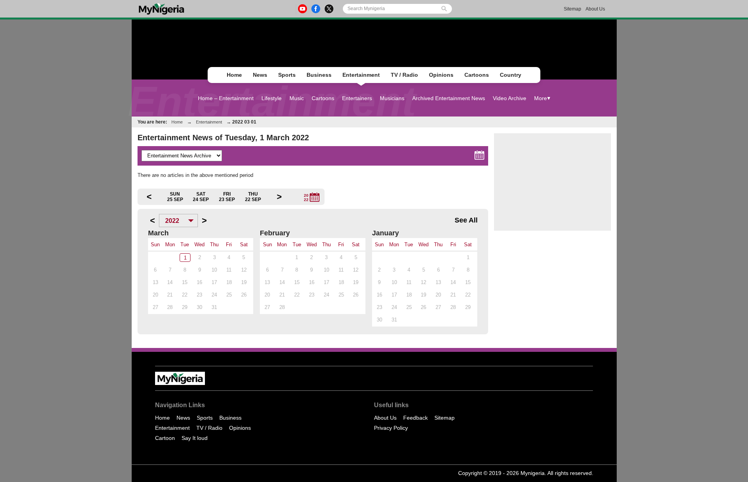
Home (234, 75)
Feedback (415, 418)
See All (466, 220)
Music (296, 98)
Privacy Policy (391, 428)
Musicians (392, 98)
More (540, 98)
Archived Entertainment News (448, 98)
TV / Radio (404, 75)
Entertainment (361, 75)
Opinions (441, 75)
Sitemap (572, 9)
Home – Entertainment (226, 98)
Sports (287, 75)
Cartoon (165, 438)
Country (510, 75)
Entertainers (357, 98)
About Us (595, 9)
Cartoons (476, 75)
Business (319, 75)
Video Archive (509, 98)
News (260, 75)
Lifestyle (271, 98)
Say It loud (195, 438)
